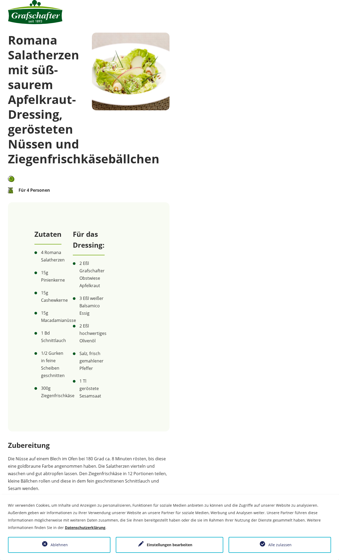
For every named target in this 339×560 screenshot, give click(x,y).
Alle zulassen (280, 544)
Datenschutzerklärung (85, 527)
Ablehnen (59, 544)
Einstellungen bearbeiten (169, 544)
